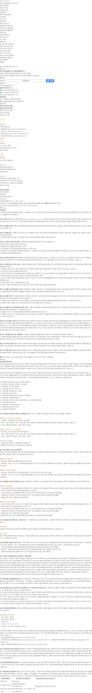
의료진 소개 (4, 10)
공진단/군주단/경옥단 (7, 55)
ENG (16, 3)
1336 (32, 638)
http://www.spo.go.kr (77, 640)
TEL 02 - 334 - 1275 (16, 201)
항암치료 (3, 21)
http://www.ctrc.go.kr (27, 644)
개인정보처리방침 (6, 197)
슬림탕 (2, 62)
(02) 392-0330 (41, 644)
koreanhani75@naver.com (17, 626)
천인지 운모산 (4, 24)
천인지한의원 (4, 6)
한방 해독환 (4, 60)
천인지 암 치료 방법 (6, 28)
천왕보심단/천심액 (6, 58)
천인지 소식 (4, 37)
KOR (12, 3)
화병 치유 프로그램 (6, 46)
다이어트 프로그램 (6, 49)
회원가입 (8, 3)
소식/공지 (3, 39)
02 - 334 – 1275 (12, 624)
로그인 (2, 3)
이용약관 (3, 194)
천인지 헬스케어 (5, 51)
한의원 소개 (4, 8)
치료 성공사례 (4, 35)
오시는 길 (3, 19)
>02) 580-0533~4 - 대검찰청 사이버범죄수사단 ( (54, 640)
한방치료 (3, 42)
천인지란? (3, 12)
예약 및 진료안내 (5, 15)
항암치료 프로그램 (6, 26)
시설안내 (3, 17)
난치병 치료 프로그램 (7, 44)
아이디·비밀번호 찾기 (7, 86)
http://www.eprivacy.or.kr (27, 640)
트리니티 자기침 (5, 53)
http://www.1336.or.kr (22, 638)
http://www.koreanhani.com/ (32, 219)
